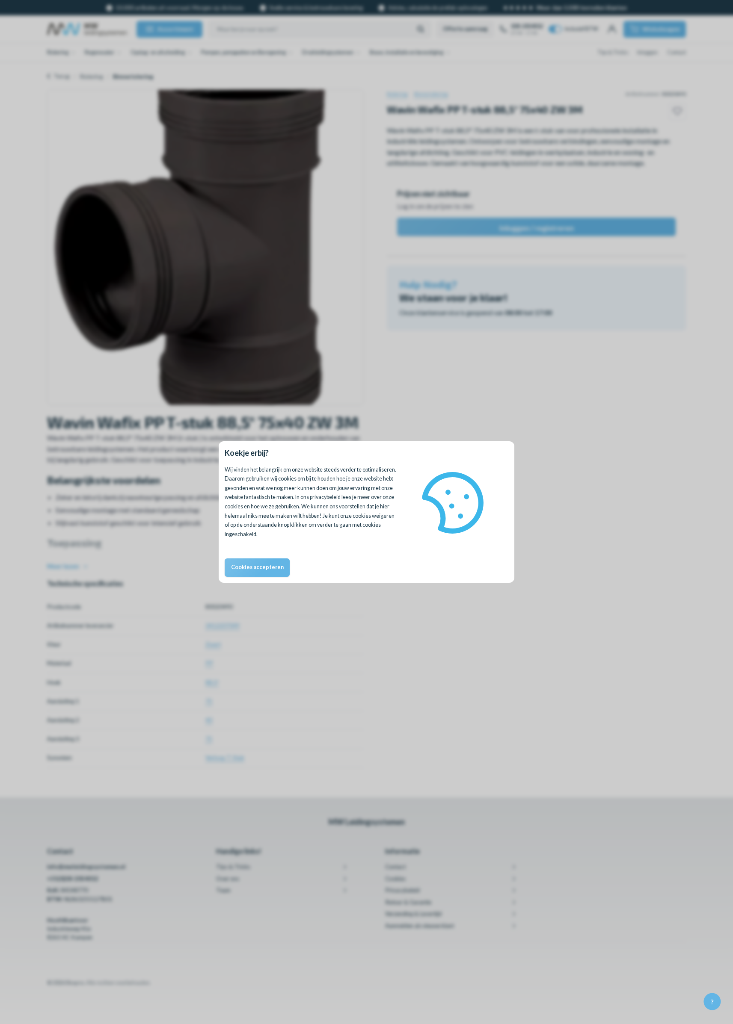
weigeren (383, 516)
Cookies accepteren (257, 567)
